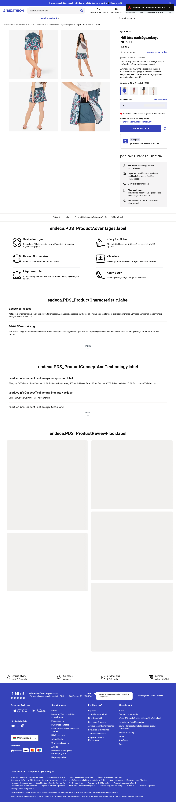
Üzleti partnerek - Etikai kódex (98, 783)
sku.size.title (126, 100)
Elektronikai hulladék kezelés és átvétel (65, 730)
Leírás (68, 217)
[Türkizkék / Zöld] (124, 91)
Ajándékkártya (57, 739)
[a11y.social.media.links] (13, 726)
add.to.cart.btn (141, 128)
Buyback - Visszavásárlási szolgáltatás (63, 715)
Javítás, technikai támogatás (101, 726)
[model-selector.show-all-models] (163, 91)
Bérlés (54, 710)
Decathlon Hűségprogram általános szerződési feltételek (84, 780)
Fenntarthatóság (126, 732)
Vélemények (117, 217)
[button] (88, 228)
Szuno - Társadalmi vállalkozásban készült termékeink (137, 727)
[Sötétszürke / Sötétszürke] (144, 91)
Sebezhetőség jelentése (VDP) (111, 786)
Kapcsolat (92, 710)
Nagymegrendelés (59, 757)
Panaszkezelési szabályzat (21, 783)
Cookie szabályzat (76, 783)
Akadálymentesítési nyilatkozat (23, 789)
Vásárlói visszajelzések (56, 777)
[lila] (134, 91)
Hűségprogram (58, 735)
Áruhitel (54, 747)
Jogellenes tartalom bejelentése (53, 786)
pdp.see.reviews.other (157, 52)
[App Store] (21, 711)
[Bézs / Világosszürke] (153, 91)
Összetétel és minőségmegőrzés (91, 217)
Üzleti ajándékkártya (60, 743)
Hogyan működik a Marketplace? (96, 738)
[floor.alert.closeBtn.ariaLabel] (169, 8)
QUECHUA (125, 31)
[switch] (165, 128)
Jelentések (130, 786)
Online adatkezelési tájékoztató (81, 777)
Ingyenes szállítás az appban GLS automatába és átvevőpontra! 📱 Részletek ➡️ (85, 3)
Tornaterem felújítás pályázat (132, 722)
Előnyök (56, 217)
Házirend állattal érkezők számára (24, 786)
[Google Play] (40, 711)
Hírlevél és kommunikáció (99, 730)
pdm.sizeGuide (160, 100)
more (88, 346)
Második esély (57, 721)
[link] (150, 695)
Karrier (121, 736)
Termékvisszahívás (97, 734)
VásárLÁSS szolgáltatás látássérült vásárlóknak (140, 718)
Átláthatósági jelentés (147, 786)
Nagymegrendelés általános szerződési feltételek (128, 780)
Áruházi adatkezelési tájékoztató (110, 777)
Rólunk (122, 710)
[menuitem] (50, 18)
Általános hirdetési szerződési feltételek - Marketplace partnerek (34, 780)
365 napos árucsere (97, 722)
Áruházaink (124, 740)
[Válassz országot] (24, 738)
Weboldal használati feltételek (125, 783)
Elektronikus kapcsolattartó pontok (82, 786)
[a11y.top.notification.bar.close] (170, 3)
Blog (121, 744)
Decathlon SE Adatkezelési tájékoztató (50, 783)
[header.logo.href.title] (13, 10)
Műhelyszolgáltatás (60, 725)
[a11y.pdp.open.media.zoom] (33, 54)
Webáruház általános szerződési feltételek (27, 777)
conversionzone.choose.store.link (136, 122)
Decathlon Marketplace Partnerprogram (61, 752)
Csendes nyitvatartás (128, 714)
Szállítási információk (97, 714)
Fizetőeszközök (95, 718)
